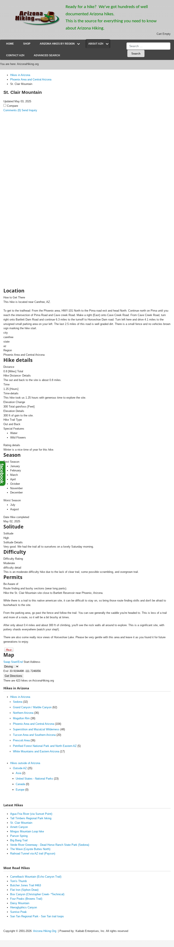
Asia (18, 773)
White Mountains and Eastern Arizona (36, 751)
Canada (20, 784)
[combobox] (148, 46)
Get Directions (13, 675)
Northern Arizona (23, 712)
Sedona (17, 701)
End (5, 671)
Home (10, 43)
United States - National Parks (34, 778)
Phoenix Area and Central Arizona (33, 723)
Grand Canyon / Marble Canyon (32, 707)
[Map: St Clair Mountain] (36, 213)
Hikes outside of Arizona (25, 763)
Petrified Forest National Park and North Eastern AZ (45, 745)
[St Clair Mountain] (36, 136)
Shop (26, 43)
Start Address (32, 661)
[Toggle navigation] (78, 43)
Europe (20, 789)
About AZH (95, 43)
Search (135, 53)
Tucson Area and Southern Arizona (34, 734)
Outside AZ (20, 768)
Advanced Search (47, 55)
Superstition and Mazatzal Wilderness (36, 729)
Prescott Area (21, 740)
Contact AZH (15, 55)
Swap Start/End (13, 661)
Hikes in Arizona (20, 696)
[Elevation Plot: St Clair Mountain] (36, 234)
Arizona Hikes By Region (57, 43)
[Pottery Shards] (36, 192)
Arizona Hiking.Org (44, 931)
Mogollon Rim (21, 718)
